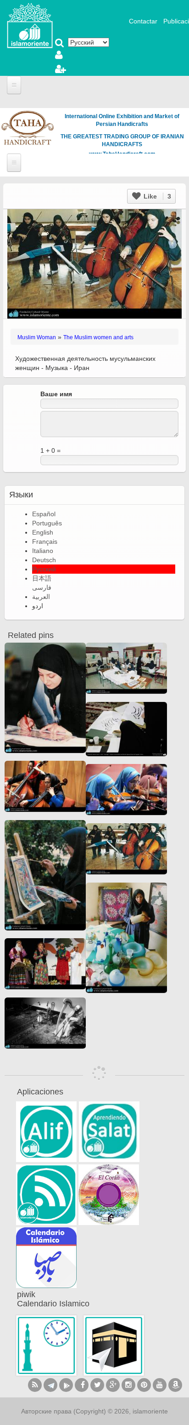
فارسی (41, 587)
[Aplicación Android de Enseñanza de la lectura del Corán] (46, 1131)
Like (156, 196)
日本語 (41, 578)
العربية (41, 596)
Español (44, 514)
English (42, 532)
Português (47, 523)
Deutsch (44, 560)
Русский (44, 569)
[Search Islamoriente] (59, 43)
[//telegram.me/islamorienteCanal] (50, 1385)
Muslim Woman (36, 337)
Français (44, 541)
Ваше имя (56, 394)
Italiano (42, 550)
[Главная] (30, 24)
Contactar (143, 21)
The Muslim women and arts (98, 337)
